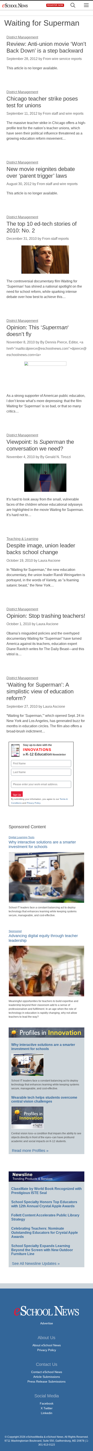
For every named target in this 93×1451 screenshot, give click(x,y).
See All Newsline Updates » (36, 1263)
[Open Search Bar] (73, 5)
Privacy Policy (33, 803)
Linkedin (46, 1413)
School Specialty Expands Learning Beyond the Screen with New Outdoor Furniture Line (42, 1250)
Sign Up (17, 794)
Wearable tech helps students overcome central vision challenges (44, 1099)
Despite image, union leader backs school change (40, 548)
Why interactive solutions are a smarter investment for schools (42, 844)
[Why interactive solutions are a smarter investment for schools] (46, 901)
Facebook (46, 1403)
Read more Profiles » (30, 1150)
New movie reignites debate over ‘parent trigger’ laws (40, 172)
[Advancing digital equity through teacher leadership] (46, 994)
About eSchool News (46, 1345)
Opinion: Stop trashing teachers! (45, 616)
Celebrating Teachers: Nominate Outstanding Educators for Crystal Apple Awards (44, 1232)
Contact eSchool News (46, 1372)
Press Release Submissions (46, 1381)
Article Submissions (46, 1376)
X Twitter (47, 1408)
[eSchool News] (15, 5)
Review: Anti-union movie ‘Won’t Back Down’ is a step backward (46, 47)
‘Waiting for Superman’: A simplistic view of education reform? (40, 691)
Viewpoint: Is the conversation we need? (40, 445)
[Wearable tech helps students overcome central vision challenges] (27, 1126)
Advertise (46, 1323)
